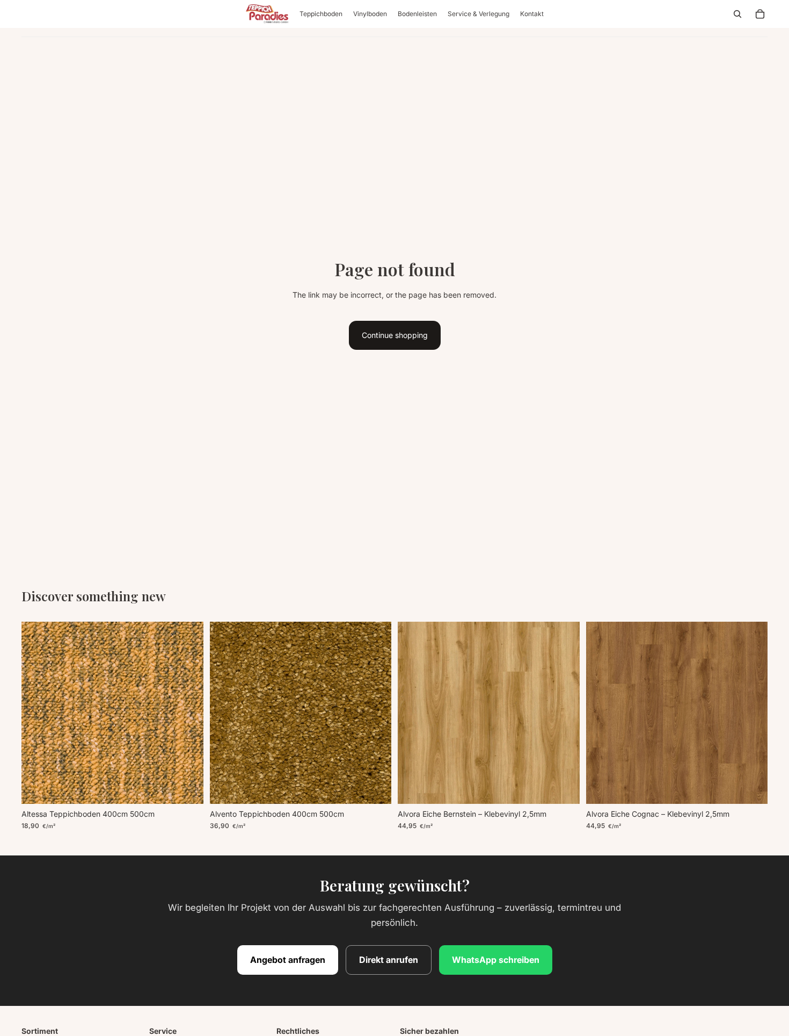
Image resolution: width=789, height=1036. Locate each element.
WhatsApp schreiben (495, 959)
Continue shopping (395, 335)
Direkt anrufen (388, 959)
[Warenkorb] (760, 14)
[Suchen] (737, 14)
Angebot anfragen (287, 959)
